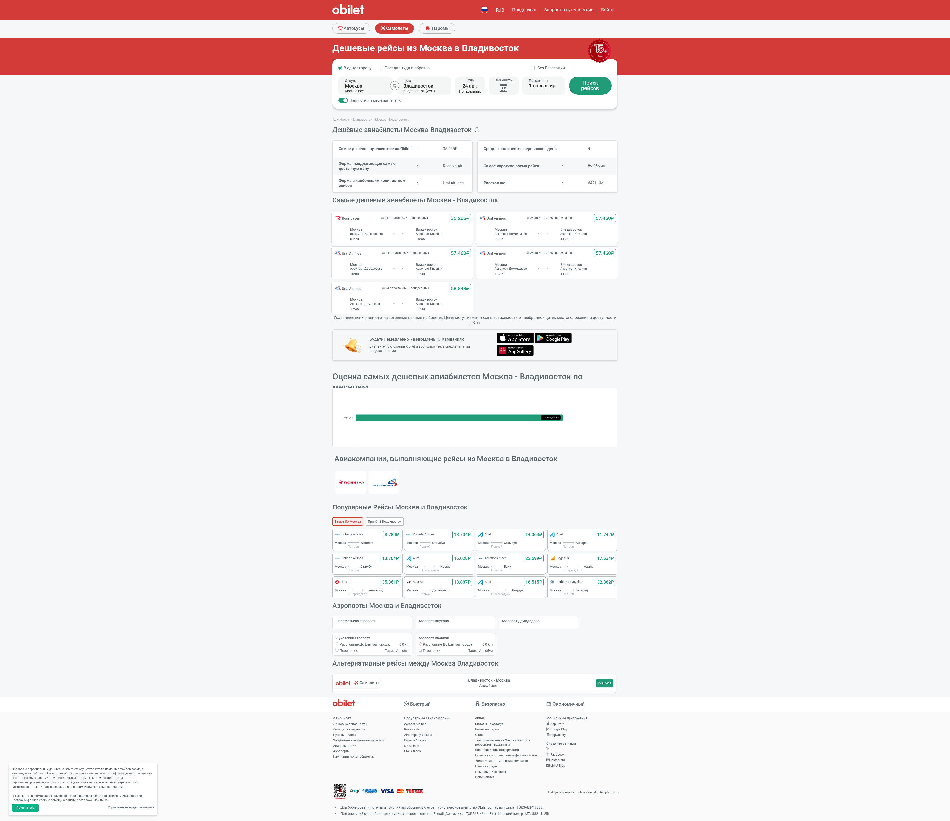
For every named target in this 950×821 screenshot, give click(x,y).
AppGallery (558, 735)
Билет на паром (487, 729)
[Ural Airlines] (383, 482)
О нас (479, 735)
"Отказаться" (21, 787)
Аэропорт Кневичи (434, 638)
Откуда (351, 81)
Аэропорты (341, 751)
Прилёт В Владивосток (384, 521)
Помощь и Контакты (490, 771)
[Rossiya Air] (350, 482)
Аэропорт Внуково (434, 621)
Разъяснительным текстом (103, 787)
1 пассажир (542, 86)
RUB (500, 10)
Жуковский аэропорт (352, 638)
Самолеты (396, 28)
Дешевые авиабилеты (350, 724)
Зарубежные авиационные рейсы (358, 740)
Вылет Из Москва (348, 521)
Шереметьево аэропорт (355, 621)
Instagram (557, 760)
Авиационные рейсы (349, 729)
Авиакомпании (344, 746)
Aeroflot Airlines (415, 724)
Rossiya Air (412, 729)
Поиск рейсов (590, 85)
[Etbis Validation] (340, 792)
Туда (470, 80)
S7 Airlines (411, 746)
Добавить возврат (504, 80)
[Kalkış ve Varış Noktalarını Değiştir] (394, 85)
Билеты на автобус (489, 724)
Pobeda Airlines (415, 740)
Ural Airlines (412, 751)
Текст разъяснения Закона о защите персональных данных (502, 742)
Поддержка (524, 9)
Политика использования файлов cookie (506, 755)
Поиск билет (484, 777)
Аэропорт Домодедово (521, 621)
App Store (557, 724)
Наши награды (486, 766)
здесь (115, 795)
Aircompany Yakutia (418, 735)
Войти (607, 9)
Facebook (557, 754)
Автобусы (353, 28)
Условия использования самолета (501, 761)
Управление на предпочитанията (131, 807)
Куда (407, 81)
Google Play (558, 729)
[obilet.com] (360, 13)
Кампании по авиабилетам (354, 756)
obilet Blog (557, 765)
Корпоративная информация (497, 750)
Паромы (440, 28)
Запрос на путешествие (568, 9)
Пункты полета (344, 735)
